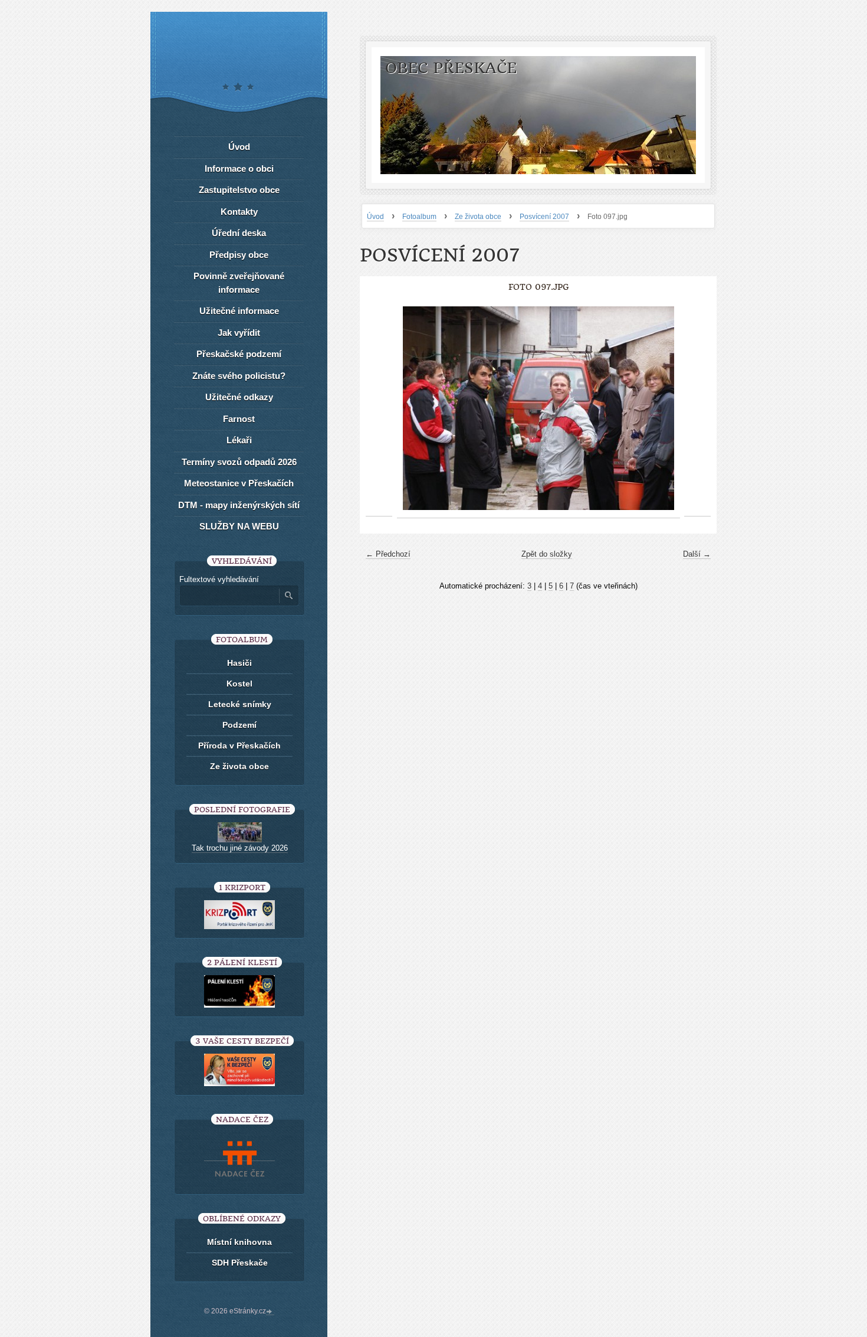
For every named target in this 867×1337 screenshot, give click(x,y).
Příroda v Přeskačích (239, 745)
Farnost (239, 419)
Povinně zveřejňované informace (238, 283)
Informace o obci (239, 169)
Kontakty (239, 212)
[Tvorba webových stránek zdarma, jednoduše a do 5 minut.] (270, 1312)
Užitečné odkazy (239, 397)
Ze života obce (478, 217)
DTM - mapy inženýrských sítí (239, 505)
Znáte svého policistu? (238, 376)
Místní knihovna (239, 1242)
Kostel (239, 683)
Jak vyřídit (239, 333)
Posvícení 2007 (544, 217)
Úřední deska (239, 233)
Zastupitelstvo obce (239, 190)
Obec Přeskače (451, 68)
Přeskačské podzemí (238, 354)
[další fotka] (697, 408)
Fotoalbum (419, 217)
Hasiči (239, 663)
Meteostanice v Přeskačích (239, 483)
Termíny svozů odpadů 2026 (239, 462)
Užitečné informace (239, 311)
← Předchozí (388, 554)
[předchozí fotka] (379, 408)
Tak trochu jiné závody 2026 (240, 848)
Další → (697, 554)
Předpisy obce (238, 255)
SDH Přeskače (240, 1262)
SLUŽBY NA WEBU (239, 526)
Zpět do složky (546, 554)
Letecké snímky (239, 704)
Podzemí (239, 725)
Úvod (375, 217)
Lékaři (239, 440)
